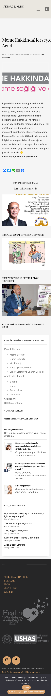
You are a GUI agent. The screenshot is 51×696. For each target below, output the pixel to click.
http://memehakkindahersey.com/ (20, 156)
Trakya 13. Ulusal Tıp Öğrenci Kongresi (23, 235)
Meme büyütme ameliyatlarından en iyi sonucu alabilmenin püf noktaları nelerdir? (30, 466)
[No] (47, 685)
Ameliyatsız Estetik (14, 376)
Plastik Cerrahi (12, 349)
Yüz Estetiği (16, 363)
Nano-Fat (15, 394)
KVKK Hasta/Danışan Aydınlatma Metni (26, 692)
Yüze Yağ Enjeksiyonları (16, 530)
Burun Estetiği (17, 359)
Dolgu (13, 386)
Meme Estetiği (17, 354)
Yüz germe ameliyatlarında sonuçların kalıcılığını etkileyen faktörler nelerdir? (28, 446)
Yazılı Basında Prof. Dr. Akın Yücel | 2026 (21, 418)
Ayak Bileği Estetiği (14, 544)
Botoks (13, 381)
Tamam (26, 687)
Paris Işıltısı (16, 390)
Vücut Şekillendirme (20, 367)
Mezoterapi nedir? (23, 485)
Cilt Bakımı (10, 398)
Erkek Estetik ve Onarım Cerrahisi (27, 371)
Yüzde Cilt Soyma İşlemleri (18, 523)
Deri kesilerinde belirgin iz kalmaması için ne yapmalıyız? (24, 515)
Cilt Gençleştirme (13, 403)
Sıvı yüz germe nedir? (13, 429)
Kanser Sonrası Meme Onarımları (21, 537)
